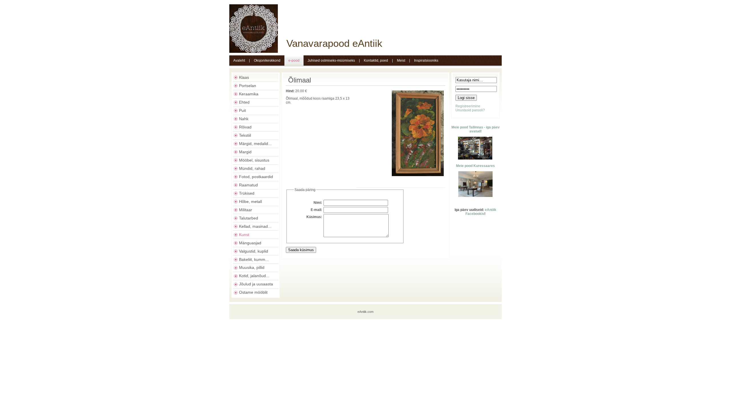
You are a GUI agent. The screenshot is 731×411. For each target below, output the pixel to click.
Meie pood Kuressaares (475, 166)
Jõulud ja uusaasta (256, 284)
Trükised (246, 193)
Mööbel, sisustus (254, 160)
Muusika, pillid (251, 267)
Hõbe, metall (250, 201)
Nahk (243, 118)
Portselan (247, 85)
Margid (245, 152)
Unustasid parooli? (470, 110)
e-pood (294, 61)
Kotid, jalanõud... (254, 275)
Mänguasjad (250, 243)
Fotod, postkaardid (256, 176)
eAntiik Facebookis (480, 212)
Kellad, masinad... (255, 226)
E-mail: (316, 210)
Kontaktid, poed (376, 61)
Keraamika (248, 94)
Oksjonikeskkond (267, 61)
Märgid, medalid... (255, 143)
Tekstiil (245, 135)
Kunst (244, 234)
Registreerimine (467, 106)
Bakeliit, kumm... (254, 259)
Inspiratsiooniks (426, 61)
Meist (401, 61)
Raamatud (248, 185)
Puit (242, 110)
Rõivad (245, 127)
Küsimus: (314, 217)
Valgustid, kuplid (253, 251)
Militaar (245, 209)
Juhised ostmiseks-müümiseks (331, 61)
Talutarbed (248, 218)
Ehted (244, 102)
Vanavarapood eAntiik (334, 43)
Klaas (244, 77)
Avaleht (239, 61)
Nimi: (318, 203)
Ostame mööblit (253, 292)
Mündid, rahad (252, 168)
